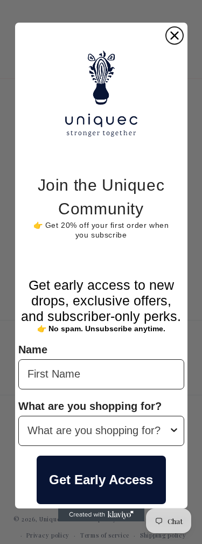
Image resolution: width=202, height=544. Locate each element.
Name (32, 349)
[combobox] (98, 430)
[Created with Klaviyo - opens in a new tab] (101, 514)
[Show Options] (174, 430)
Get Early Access (101, 479)
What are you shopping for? (90, 406)
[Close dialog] (174, 35)
